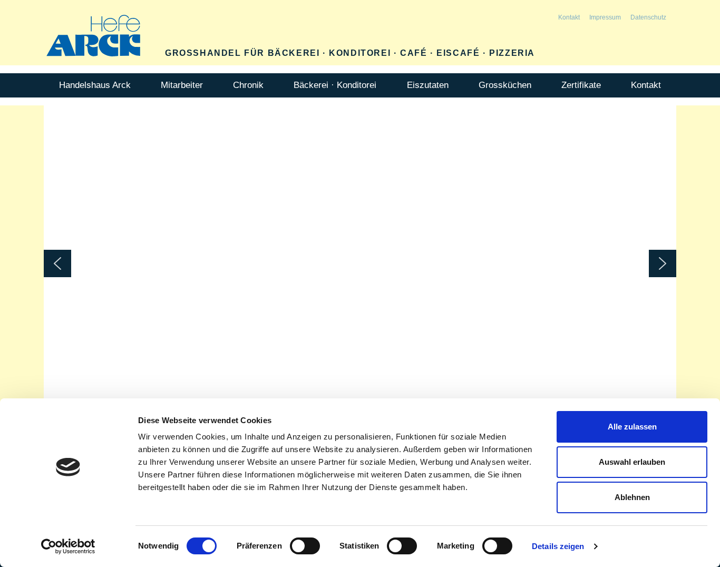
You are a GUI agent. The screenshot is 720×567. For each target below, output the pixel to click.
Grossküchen (505, 85)
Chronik (248, 85)
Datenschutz (648, 17)
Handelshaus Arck (95, 85)
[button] (57, 263)
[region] (360, 263)
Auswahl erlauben (632, 461)
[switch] (305, 545)
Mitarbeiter (182, 85)
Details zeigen (558, 546)
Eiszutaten (428, 85)
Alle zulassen (632, 426)
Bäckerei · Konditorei (335, 85)
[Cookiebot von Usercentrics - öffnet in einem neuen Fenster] (68, 546)
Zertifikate (581, 85)
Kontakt (569, 17)
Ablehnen (632, 497)
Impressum (605, 17)
